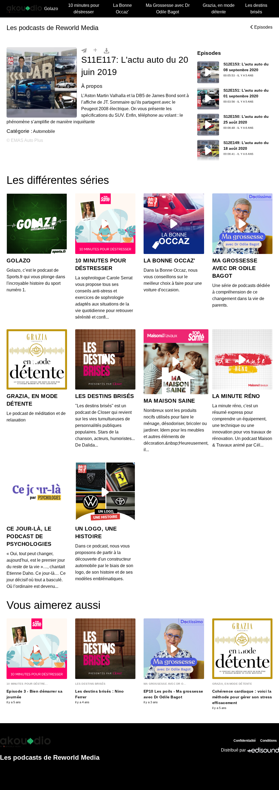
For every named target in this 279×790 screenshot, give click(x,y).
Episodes (262, 27)
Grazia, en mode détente (219, 8)
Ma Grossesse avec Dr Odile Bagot (168, 8)
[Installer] (95, 50)
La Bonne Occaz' (122, 8)
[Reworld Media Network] (49, 741)
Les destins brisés (256, 8)
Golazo (51, 8)
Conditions (268, 741)
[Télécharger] (106, 50)
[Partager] (84, 50)
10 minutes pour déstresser (83, 8)
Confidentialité (244, 741)
